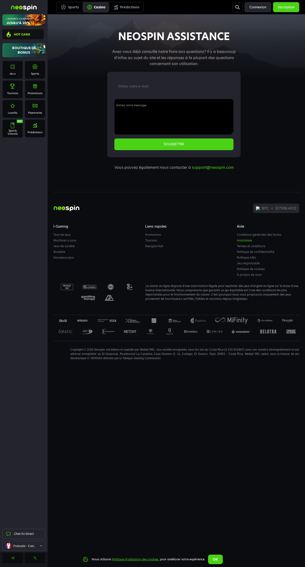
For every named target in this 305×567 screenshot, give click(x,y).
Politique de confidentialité (255, 252)
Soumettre (174, 144)
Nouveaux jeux (63, 257)
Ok (215, 559)
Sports (73, 7)
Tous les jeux (62, 235)
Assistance (244, 240)
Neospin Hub (154, 246)
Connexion (257, 7)
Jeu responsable (248, 263)
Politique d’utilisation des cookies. (135, 559)
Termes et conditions (251, 246)
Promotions (153, 235)
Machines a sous (64, 240)
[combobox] (23, 546)
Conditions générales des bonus (259, 235)
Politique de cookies (251, 269)
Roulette (59, 252)
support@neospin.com (213, 167)
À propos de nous (249, 275)
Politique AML (246, 257)
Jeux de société (64, 246)
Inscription (286, 7)
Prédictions (129, 7)
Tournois (151, 240)
